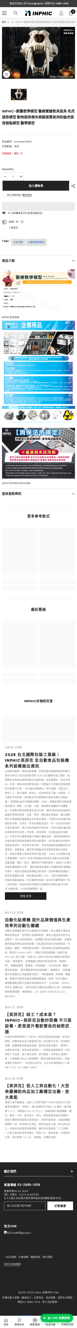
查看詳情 (26, 896)
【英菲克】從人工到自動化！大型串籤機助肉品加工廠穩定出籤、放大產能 (37, 1091)
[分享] (72, 186)
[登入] (61, 13)
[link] (20, 582)
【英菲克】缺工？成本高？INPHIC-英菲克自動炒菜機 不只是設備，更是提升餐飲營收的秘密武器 (38, 1023)
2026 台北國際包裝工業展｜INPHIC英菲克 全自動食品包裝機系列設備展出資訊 (37, 760)
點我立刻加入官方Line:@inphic (27, 3)
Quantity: (8, 169)
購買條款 (27, 195)
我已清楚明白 (14, 195)
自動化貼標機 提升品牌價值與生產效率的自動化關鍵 (38, 922)
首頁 (4, 22)
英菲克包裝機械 (12, 1264)
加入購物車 (35, 186)
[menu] (4, 13)
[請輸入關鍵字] (15, 13)
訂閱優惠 (60, 1206)
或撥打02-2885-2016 (57, 3)
